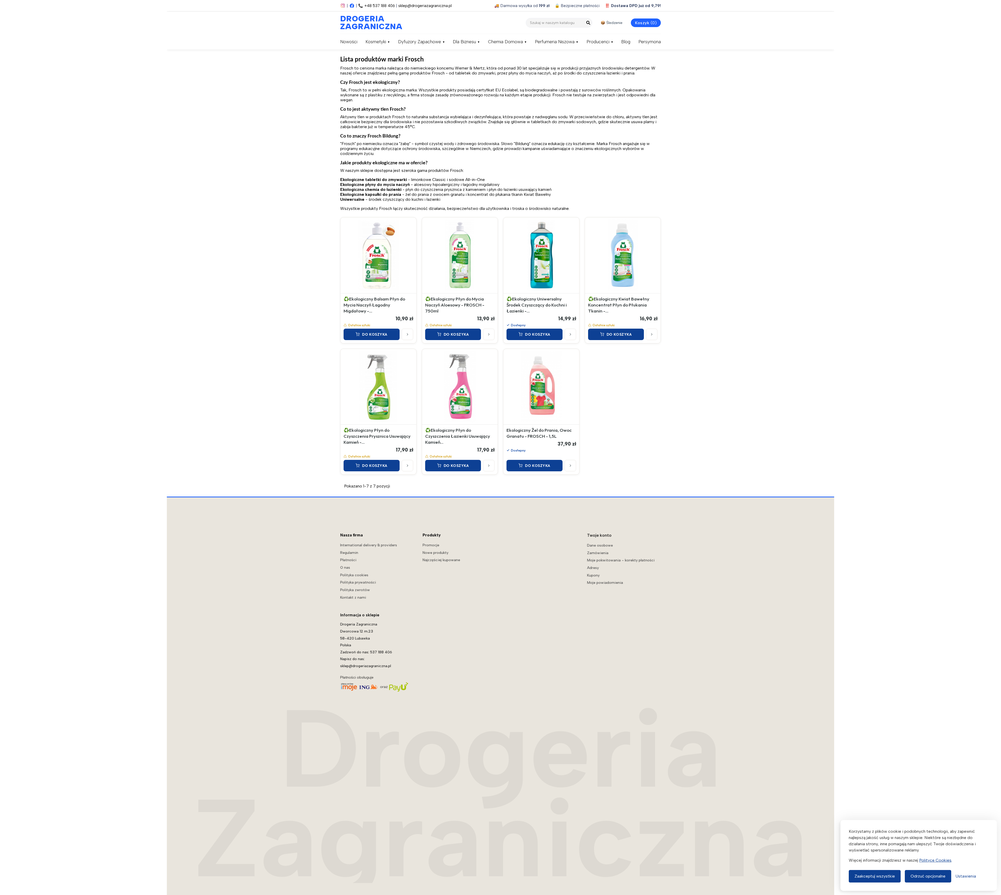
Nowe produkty (435, 552)
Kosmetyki (375, 41)
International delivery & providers (368, 545)
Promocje (431, 545)
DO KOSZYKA (374, 334)
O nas (345, 567)
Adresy (593, 568)
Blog (625, 41)
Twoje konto (599, 535)
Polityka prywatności (358, 582)
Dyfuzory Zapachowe (419, 41)
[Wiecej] (407, 334)
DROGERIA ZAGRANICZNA (366, 22)
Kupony (593, 575)
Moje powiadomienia (605, 582)
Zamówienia (597, 553)
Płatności (348, 560)
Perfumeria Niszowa (555, 41)
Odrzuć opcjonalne (928, 876)
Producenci (598, 41)
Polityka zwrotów (355, 590)
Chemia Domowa (505, 41)
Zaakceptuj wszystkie (874, 876)
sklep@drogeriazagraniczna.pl (425, 5)
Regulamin (349, 552)
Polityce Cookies (935, 860)
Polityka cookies (354, 575)
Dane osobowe (600, 545)
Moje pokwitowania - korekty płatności (621, 560)
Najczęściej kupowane (441, 560)
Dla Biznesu (464, 41)
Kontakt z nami (353, 597)
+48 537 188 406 (379, 5)
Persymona (649, 41)
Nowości (348, 41)
